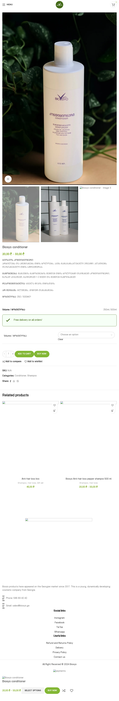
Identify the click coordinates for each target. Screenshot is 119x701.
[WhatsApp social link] (14, 381)
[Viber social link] (18, 381)
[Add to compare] (64, 690)
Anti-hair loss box (30, 479)
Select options (33, 691)
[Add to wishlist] (54, 405)
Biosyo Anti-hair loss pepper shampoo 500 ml (88, 479)
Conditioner (20, 376)
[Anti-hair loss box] (30, 438)
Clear (60, 340)
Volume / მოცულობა (15, 336)
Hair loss (32, 483)
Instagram (59, 618)
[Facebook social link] (10, 381)
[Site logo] (59, 5)
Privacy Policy (59, 653)
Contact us (59, 657)
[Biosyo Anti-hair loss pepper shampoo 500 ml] (88, 438)
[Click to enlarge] (8, 179)
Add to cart (24, 354)
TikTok (59, 627)
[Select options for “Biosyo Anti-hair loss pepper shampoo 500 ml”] (112, 410)
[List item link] (59, 598)
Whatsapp (59, 632)
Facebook (59, 623)
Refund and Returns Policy (59, 643)
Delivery (59, 648)
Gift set (40, 483)
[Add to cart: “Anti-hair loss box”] (54, 410)
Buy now (41, 354)
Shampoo (32, 376)
